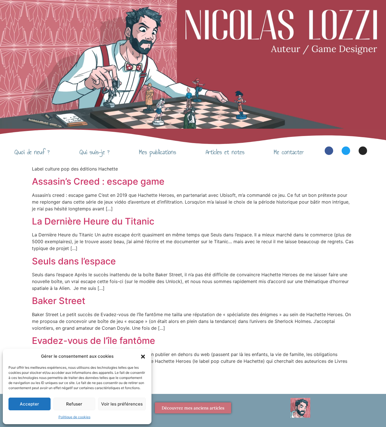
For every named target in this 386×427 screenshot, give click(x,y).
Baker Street (58, 300)
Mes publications (157, 152)
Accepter (29, 404)
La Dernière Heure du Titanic (93, 221)
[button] (143, 356)
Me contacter (289, 152)
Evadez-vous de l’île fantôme (93, 340)
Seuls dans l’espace (74, 261)
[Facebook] (329, 150)
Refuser (74, 404)
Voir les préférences (122, 404)
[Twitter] (346, 150)
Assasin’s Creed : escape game (98, 181)
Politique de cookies (74, 417)
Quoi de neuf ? (32, 152)
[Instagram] (363, 150)
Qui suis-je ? (94, 152)
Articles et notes (225, 152)
